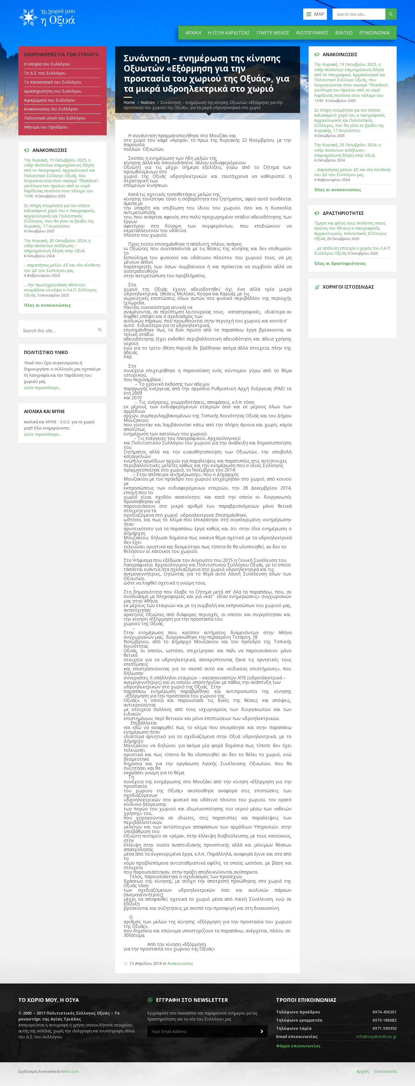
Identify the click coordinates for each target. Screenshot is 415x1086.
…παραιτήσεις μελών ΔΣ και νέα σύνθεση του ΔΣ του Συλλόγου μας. (62, 267)
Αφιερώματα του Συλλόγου (49, 100)
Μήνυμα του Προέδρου (46, 127)
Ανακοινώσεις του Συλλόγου (51, 109)
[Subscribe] (262, 1031)
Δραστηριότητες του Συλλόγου (53, 91)
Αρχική (193, 33)
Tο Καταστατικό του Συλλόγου (52, 82)
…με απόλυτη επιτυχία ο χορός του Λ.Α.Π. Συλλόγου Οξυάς (352, 250)
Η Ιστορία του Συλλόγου (47, 64)
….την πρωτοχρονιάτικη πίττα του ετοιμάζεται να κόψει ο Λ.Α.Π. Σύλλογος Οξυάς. (60, 290)
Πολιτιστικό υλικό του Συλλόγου (55, 118)
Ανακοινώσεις (180, 963)
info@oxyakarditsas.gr (376, 1036)
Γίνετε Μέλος (273, 33)
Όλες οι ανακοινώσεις (47, 305)
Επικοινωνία (374, 33)
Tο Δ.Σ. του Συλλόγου (45, 73)
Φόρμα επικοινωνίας (298, 1045)
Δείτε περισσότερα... (42, 387)
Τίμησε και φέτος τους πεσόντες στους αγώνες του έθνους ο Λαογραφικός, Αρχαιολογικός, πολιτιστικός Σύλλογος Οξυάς (350, 230)
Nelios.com (70, 1071)
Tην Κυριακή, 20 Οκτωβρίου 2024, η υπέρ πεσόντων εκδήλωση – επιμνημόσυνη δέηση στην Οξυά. (57, 245)
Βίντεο (344, 33)
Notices (148, 102)
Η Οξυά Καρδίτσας (229, 33)
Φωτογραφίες (312, 33)
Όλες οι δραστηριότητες (340, 263)
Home (129, 102)
